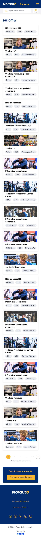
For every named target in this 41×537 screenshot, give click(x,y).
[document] (20, 30)
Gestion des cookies (20, 501)
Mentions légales (20, 507)
